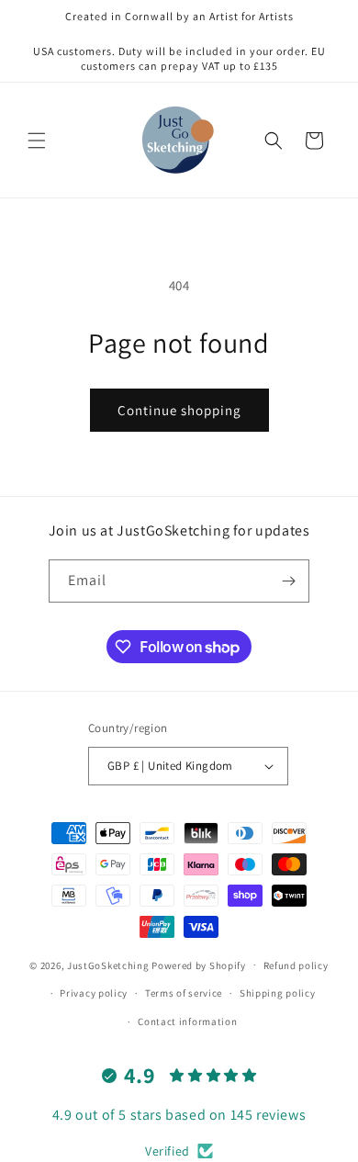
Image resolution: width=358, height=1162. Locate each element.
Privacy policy (94, 993)
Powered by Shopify (198, 964)
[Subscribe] (288, 581)
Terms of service (183, 993)
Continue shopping (179, 410)
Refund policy (296, 965)
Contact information (187, 1021)
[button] (37, 140)
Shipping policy (278, 993)
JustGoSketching (108, 964)
